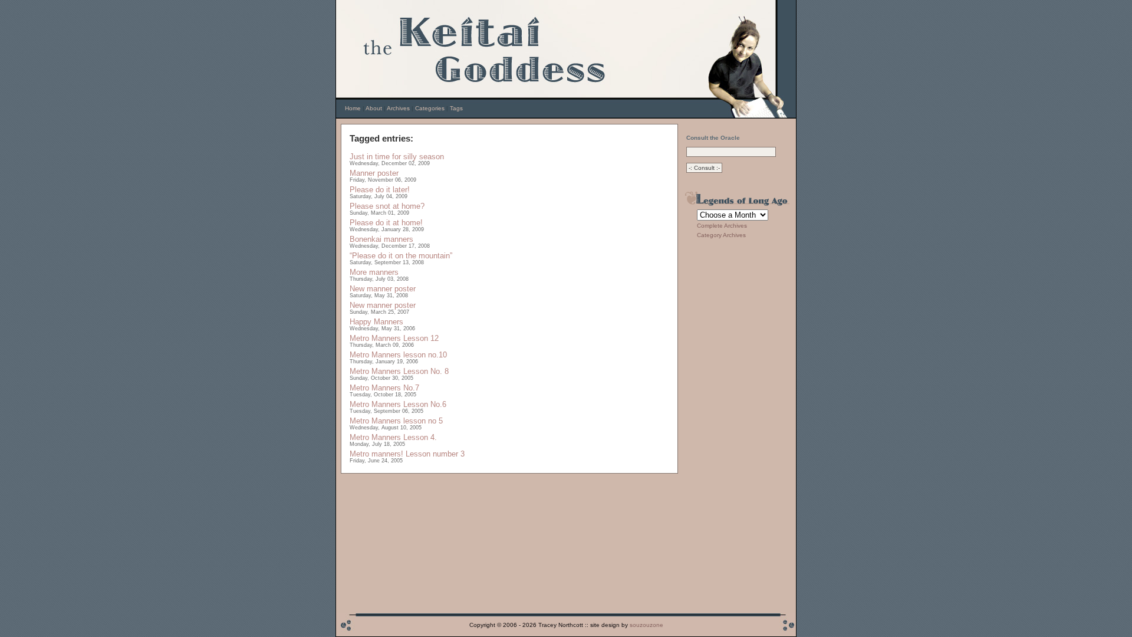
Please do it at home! (386, 222)
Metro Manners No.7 (384, 387)
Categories (430, 108)
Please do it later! (380, 189)
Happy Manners (376, 321)
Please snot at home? (387, 206)
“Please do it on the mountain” (401, 255)
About (374, 108)
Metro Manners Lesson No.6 (398, 404)
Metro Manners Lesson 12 (394, 338)
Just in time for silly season (397, 156)
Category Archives (721, 235)
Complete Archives (722, 225)
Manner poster (374, 173)
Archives (398, 108)
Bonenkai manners (381, 239)
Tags (456, 108)
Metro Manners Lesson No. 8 (399, 371)
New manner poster (383, 288)
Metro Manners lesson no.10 (398, 354)
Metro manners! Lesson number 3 (407, 453)
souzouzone (646, 625)
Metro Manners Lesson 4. (393, 437)
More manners (374, 272)
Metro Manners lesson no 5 (396, 420)
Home (353, 108)
